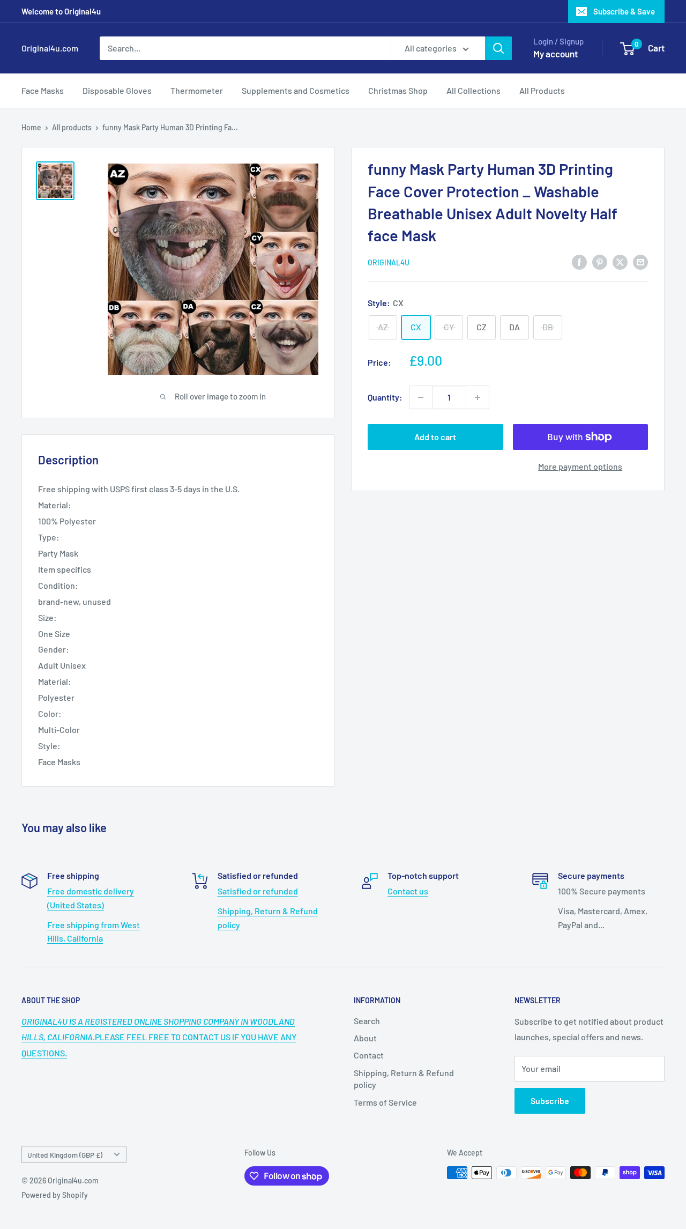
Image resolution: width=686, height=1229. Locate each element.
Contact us (407, 891)
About (365, 1038)
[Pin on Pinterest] (599, 261)
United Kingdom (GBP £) (64, 1154)
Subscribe (550, 1100)
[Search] (498, 48)
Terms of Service (385, 1102)
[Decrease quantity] (420, 397)
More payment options (580, 466)
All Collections (473, 90)
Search (367, 1021)
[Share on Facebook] (579, 261)
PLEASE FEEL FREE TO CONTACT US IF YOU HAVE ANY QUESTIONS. (158, 1037)
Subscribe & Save (624, 11)
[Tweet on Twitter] (620, 261)
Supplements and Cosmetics (295, 90)
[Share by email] (640, 261)
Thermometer (196, 90)
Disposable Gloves (117, 90)
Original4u (388, 262)
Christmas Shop (398, 90)
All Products (542, 90)
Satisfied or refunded (258, 891)
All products (72, 127)
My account (555, 53)
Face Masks (42, 90)
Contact (369, 1055)
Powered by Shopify (54, 1195)
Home (31, 127)
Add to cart (435, 437)
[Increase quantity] (477, 397)
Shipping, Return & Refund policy (404, 1079)
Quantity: (385, 397)
